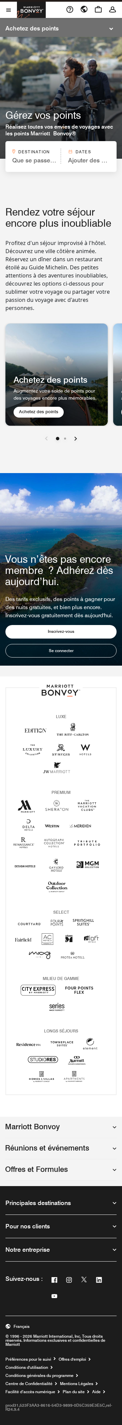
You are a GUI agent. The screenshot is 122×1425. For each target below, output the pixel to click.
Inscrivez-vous (61, 631)
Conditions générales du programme (39, 1375)
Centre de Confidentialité (29, 1383)
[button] (61, 1130)
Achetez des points (41, 411)
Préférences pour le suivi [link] (28, 1359)
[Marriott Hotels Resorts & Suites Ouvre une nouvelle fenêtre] (26, 809)
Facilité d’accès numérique (30, 1391)
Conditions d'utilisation (26, 1367)
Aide (96, 1391)
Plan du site (74, 1391)
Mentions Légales (76, 1383)
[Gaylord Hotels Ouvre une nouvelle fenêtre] (56, 872)
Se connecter (61, 650)
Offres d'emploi (72, 1359)
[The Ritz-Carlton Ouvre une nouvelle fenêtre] (73, 733)
